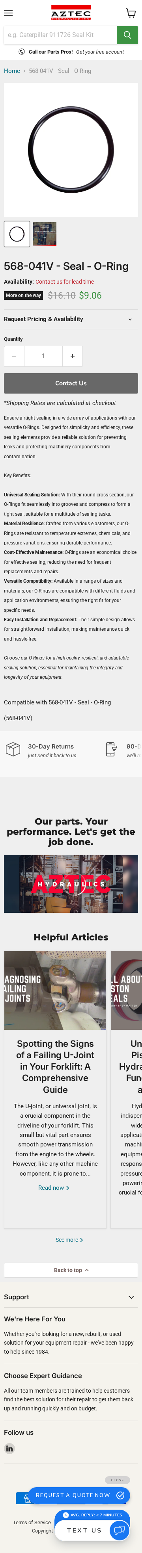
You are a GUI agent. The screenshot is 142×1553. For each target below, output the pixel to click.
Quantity (13, 339)
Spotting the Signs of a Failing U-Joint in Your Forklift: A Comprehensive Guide (55, 1066)
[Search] (127, 35)
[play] (71, 884)
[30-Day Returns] (55, 750)
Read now (51, 1187)
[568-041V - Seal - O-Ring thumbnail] (17, 234)
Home (12, 71)
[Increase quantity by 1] (73, 356)
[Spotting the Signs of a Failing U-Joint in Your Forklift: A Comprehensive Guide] (55, 990)
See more (67, 1240)
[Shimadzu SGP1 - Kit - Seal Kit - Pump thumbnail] (44, 234)
